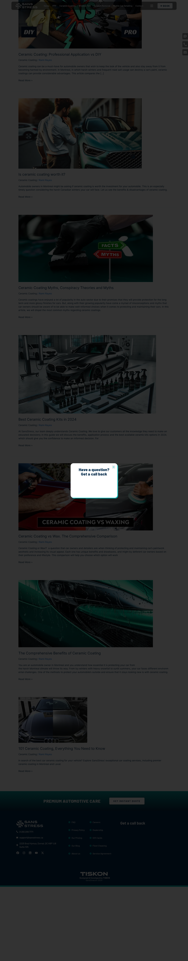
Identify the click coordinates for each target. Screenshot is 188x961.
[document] (94, 480)
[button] (114, 467)
